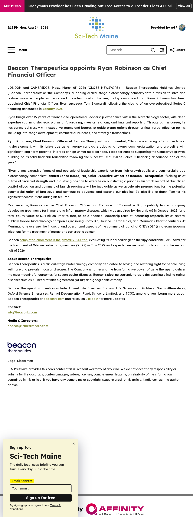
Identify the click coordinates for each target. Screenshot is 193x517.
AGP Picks (12, 6)
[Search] (152, 50)
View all (184, 6)
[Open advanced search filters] (161, 50)
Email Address (22, 481)
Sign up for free (40, 497)
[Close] (73, 443)
